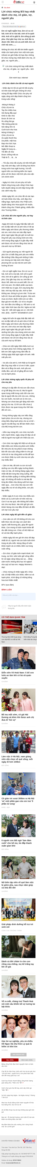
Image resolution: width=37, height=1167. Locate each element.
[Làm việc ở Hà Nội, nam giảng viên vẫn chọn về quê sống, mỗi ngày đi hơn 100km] (18, 742)
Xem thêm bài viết (18, 1054)
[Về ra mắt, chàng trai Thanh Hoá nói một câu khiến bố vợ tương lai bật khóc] (18, 986)
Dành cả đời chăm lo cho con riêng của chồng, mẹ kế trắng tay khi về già (18, 964)
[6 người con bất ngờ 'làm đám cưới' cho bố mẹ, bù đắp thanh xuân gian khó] (18, 825)
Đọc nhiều (10, 1060)
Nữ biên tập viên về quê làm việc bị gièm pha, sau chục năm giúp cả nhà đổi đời (18, 885)
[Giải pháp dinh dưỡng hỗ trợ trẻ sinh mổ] (18, 909)
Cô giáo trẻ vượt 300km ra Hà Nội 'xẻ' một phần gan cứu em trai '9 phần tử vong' (18, 801)
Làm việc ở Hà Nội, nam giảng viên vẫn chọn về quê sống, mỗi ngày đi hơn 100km (17, 759)
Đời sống (5, 765)
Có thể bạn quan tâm (13, 617)
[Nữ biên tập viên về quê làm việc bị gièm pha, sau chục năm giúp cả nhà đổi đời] (18, 867)
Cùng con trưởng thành (12, 930)
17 (23, 1083)
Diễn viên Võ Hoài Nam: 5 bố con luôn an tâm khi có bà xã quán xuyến (18, 675)
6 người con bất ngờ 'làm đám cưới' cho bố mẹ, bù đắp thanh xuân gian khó (17, 843)
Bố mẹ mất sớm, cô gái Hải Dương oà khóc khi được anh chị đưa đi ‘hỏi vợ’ (18, 717)
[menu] (3, 2)
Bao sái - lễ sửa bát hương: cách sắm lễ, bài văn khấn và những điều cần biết (18, 1118)
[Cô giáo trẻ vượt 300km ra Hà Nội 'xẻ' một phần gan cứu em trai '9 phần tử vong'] (18, 783)
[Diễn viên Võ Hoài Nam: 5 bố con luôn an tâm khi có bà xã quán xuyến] (18, 658)
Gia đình (7, 7)
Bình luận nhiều (27, 1060)
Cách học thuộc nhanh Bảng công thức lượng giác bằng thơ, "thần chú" (17, 1082)
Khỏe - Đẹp (6, 807)
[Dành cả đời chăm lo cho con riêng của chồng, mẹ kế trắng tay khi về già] (18, 946)
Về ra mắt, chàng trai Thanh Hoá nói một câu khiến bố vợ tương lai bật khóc (18, 1004)
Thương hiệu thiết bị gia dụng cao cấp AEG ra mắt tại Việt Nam (11, 639)
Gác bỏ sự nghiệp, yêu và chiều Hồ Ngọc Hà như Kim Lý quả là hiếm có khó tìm (17, 1044)
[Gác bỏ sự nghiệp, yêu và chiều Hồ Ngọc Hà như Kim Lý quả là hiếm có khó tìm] (18, 1026)
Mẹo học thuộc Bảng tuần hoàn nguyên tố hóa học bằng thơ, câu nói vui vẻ (18, 1104)
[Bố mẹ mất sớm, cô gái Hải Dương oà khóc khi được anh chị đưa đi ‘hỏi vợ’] (18, 700)
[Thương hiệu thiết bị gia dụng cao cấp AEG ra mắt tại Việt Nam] (12, 627)
